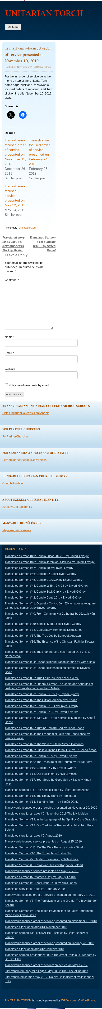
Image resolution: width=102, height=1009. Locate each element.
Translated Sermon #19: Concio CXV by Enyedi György (40, 768)
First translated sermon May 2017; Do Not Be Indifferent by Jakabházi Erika (49, 979)
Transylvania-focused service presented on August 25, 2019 (43, 841)
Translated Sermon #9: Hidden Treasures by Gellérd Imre (42, 859)
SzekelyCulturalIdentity (17, 507)
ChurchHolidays (12, 483)
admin (47, 67)
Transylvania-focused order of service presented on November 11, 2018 (51, 921)
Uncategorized (27, 227)
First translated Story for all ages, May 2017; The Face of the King (46, 971)
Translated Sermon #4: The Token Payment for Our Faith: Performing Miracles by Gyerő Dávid (49, 913)
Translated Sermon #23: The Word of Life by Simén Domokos (44, 744)
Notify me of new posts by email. (29, 385)
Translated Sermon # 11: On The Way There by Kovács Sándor (45, 847)
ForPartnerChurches (15, 436)
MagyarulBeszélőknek (16, 530)
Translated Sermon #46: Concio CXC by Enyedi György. (41, 574)
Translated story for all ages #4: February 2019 (35, 889)
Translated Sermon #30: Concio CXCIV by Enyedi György (42, 694)
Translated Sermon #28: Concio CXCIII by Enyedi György (41, 706)
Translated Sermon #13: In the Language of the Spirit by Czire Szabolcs (51, 819)
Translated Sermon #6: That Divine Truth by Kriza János (41, 883)
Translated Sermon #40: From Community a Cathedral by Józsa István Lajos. (50, 616)
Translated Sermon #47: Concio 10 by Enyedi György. (39, 568)
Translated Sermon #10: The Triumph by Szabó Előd (38, 853)
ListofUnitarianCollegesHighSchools (25, 413)
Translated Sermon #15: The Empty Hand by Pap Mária (40, 795)
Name (9, 337)
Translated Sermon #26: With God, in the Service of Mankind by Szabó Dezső (50, 720)
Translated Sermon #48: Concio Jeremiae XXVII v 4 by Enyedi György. (50, 562)
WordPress (88, 1000)
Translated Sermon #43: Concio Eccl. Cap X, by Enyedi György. (45, 591)
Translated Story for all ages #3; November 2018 (36, 927)
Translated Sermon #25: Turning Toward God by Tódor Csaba (44, 728)
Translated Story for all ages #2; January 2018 (34, 949)
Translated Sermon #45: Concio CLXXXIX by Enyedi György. (44, 579)
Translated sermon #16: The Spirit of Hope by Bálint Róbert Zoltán (47, 790)
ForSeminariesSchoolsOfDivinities (24, 460)
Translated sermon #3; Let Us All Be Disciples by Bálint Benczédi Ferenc (46, 935)
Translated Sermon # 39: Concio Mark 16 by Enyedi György (43, 624)
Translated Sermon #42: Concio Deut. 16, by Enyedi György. (43, 597)
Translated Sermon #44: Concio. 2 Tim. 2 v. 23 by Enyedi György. (46, 585)
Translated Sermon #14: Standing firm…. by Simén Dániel (42, 801)
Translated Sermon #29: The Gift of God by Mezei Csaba (41, 700)
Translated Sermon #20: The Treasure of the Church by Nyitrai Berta (48, 762)
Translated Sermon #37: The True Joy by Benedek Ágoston (43, 635)
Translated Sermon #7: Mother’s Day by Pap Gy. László (40, 877)
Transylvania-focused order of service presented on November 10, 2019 (51, 807)
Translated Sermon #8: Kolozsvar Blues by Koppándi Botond (44, 865)
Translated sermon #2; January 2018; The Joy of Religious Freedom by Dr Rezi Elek (50, 957)
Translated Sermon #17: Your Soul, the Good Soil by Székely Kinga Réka (48, 782)
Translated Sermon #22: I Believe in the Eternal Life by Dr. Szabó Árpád (51, 750)
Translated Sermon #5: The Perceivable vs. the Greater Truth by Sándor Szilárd (51, 903)
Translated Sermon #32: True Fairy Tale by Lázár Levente (42, 678)
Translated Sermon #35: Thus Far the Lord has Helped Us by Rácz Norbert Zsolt (47, 654)
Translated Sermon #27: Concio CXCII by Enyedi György (41, 712)
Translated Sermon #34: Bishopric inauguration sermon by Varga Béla (50, 662)
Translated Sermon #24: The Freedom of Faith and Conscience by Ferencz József (47, 736)
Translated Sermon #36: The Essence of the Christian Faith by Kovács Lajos (50, 644)
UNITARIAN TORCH (44, 12)
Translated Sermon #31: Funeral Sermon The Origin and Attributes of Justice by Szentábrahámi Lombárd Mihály (49, 686)
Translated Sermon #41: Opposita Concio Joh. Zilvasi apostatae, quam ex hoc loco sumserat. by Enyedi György (50, 605)
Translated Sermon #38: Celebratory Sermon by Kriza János (43, 629)
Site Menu (12, 27)
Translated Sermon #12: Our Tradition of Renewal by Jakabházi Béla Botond (49, 827)
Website (10, 369)
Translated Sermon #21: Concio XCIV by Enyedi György (41, 756)
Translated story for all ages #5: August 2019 (33, 835)
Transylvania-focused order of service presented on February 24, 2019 (50, 894)
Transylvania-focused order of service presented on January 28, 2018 (49, 943)
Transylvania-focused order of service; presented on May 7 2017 (46, 965)
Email (9, 353)
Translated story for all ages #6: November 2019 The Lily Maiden (46, 813)
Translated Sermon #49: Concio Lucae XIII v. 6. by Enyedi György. (47, 556)
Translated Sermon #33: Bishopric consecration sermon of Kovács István (47, 670)
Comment (12, 280)
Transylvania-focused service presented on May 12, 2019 (15, 195)
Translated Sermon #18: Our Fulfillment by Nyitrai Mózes (41, 773)
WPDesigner (69, 1000)
